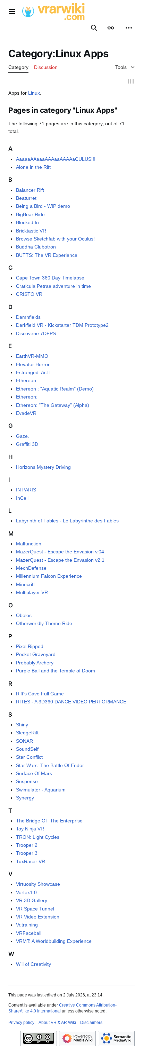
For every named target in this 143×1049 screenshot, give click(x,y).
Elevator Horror (33, 365)
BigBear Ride (30, 215)
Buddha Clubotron (36, 248)
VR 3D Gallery (31, 901)
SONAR (24, 741)
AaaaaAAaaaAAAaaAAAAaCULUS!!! (55, 160)
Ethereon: (26, 398)
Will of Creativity (33, 965)
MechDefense (31, 569)
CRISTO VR (29, 295)
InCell (22, 499)
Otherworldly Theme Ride (44, 624)
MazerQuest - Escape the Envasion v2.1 (60, 560)
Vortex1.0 (26, 893)
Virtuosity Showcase (38, 885)
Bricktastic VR (31, 231)
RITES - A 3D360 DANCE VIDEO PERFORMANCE (71, 702)
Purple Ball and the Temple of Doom (55, 672)
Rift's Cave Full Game (40, 694)
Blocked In (27, 223)
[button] (11, 11)
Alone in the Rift (33, 168)
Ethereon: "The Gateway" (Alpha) (52, 406)
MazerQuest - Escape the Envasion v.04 (60, 552)
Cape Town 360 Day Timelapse (50, 279)
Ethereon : (27, 381)
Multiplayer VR (32, 593)
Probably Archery (34, 663)
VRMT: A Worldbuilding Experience (54, 942)
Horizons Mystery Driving (43, 468)
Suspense (27, 782)
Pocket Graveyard (36, 655)
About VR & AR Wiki (57, 1023)
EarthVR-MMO (32, 357)
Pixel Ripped (29, 647)
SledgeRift (27, 733)
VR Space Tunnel (35, 909)
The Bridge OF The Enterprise (49, 822)
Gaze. (22, 437)
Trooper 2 (26, 846)
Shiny (22, 725)
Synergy (25, 799)
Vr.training (27, 926)
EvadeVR (26, 414)
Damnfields (28, 318)
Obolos (24, 616)
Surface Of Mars (34, 774)
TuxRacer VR (30, 862)
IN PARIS (26, 491)
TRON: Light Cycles (37, 838)
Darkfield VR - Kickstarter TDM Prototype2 (62, 326)
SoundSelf (27, 750)
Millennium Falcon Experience (49, 577)
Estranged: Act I (33, 373)
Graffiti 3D (27, 445)
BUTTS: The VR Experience (46, 256)
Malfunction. (29, 544)
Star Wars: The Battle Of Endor (50, 766)
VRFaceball (28, 934)
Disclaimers (91, 1023)
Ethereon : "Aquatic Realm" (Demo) (55, 390)
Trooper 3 (26, 854)
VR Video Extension (37, 918)
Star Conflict (29, 758)
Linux (34, 94)
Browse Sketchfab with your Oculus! (55, 240)
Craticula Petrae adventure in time (53, 287)
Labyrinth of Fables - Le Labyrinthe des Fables (67, 521)
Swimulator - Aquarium (41, 791)
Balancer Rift (30, 191)
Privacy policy (21, 1023)
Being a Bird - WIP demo (43, 207)
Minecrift (25, 585)
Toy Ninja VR (30, 830)
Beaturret (26, 199)
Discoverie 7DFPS (36, 334)
